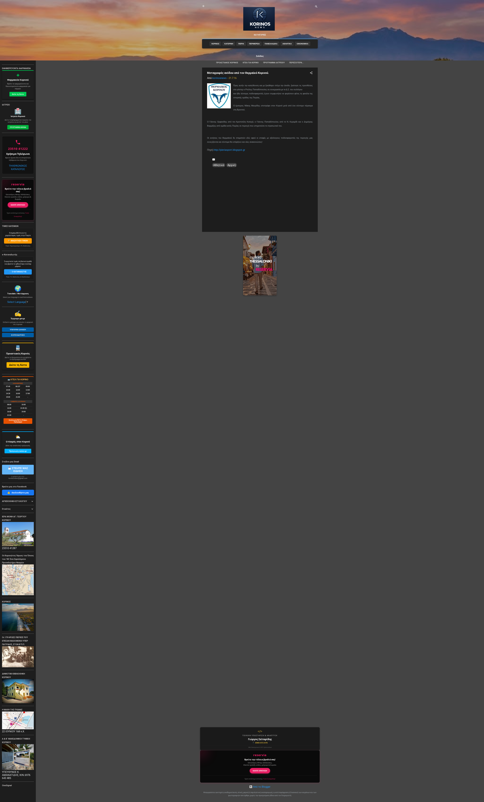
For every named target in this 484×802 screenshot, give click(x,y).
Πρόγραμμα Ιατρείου (274, 62)
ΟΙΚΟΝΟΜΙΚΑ (302, 44)
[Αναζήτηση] (316, 7)
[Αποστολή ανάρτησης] (213, 160)
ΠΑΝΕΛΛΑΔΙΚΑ (271, 44)
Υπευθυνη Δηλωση (18, 330)
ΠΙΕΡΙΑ (241, 44)
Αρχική (232, 165)
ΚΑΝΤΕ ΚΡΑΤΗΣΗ (260, 770)
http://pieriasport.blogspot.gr (229, 149)
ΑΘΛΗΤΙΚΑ (287, 44)
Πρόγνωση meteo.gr (18, 451)
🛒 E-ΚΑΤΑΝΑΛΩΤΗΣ (17, 272)
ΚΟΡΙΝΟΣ (215, 44)
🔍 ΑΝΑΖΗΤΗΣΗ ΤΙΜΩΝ (18, 241)
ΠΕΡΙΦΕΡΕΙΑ (254, 44)
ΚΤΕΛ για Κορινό (251, 62)
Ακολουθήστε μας (18, 492)
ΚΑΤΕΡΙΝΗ (228, 44)
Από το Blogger (261, 786)
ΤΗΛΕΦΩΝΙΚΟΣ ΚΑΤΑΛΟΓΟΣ (18, 167)
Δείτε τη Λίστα (18, 94)
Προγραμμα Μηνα (18, 127)
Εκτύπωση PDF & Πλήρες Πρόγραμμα (18, 421)
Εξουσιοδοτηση (18, 335)
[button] (311, 73)
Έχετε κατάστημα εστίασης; (260, 779)
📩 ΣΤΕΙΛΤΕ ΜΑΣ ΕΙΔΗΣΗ (18, 469)
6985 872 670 (260, 742)
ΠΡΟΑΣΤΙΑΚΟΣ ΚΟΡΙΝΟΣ (227, 62)
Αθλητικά (218, 165)
